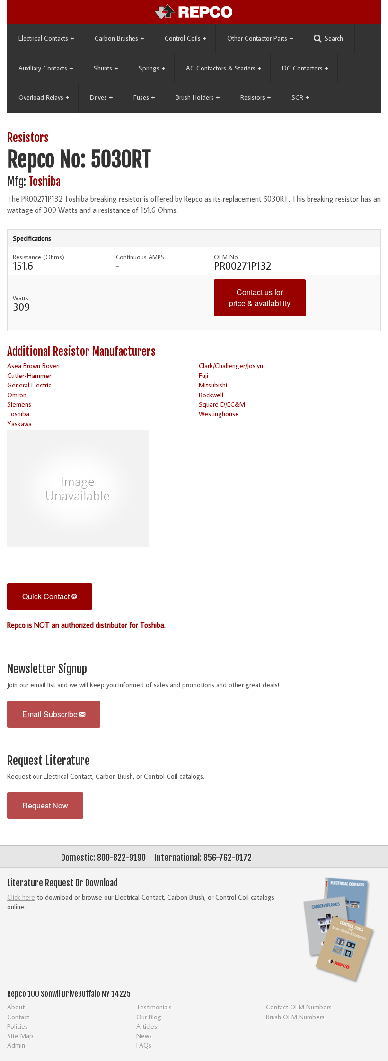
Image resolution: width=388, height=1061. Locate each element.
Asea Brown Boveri (33, 365)
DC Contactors (305, 68)
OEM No (226, 257)
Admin (16, 1045)
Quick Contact (46, 596)
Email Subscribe (50, 714)
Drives (101, 97)
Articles (146, 1026)
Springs (152, 68)
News (144, 1035)
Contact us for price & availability (260, 297)
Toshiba (44, 182)
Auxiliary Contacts (45, 68)
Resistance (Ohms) (38, 257)
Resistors (255, 97)
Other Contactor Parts (260, 38)
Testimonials (154, 1006)
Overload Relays (43, 97)
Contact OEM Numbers (299, 1006)
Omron (16, 394)
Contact (18, 1016)
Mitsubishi (213, 384)
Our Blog (148, 1016)
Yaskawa (19, 423)
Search (334, 38)
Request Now (45, 805)
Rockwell (211, 394)
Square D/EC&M (222, 404)
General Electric (29, 384)
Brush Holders (198, 97)
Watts (20, 298)
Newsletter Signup (47, 669)
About (16, 1006)
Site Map (20, 1035)
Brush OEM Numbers (295, 1016)
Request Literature (48, 761)
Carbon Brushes (119, 38)
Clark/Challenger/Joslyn (231, 365)
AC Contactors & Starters (223, 68)
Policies (17, 1026)
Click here (21, 897)
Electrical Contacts (46, 38)
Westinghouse (219, 413)
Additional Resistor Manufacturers (81, 352)
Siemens (19, 404)
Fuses (144, 97)
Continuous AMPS (140, 257)
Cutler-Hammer (29, 375)
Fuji (203, 375)
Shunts (106, 68)
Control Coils (185, 38)
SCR (300, 97)
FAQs (143, 1045)
